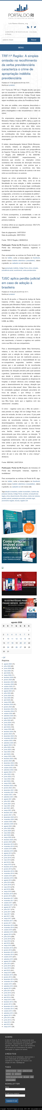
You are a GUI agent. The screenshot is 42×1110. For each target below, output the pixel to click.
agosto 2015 (8, 961)
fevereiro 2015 (8, 975)
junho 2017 (7, 912)
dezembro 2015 (9, 952)
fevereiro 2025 (8, 704)
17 (8, 643)
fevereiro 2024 (8, 731)
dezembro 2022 (9, 763)
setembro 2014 (8, 986)
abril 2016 (7, 943)
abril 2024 (7, 727)
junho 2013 (7, 1020)
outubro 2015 (8, 957)
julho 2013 (7, 1017)
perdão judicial (6, 498)
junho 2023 (7, 749)
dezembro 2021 (9, 790)
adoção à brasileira (11, 491)
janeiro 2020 (8, 842)
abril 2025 (7, 700)
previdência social (7, 270)
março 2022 (7, 783)
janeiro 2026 (8, 680)
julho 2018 (7, 882)
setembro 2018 (8, 878)
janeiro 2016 (8, 950)
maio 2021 (7, 806)
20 (21, 643)
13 (21, 638)
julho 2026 (7, 666)
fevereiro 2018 (8, 894)
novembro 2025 (9, 684)
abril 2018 (7, 889)
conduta (25, 494)
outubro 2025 (8, 686)
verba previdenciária (29, 270)
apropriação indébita (11, 268)
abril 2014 (7, 997)
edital (31, 1077)
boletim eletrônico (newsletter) (23, 260)
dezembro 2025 (9, 682)
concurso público (10, 1080)
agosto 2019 (8, 853)
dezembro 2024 (9, 709)
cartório (19, 1071)
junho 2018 (7, 885)
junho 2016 (7, 939)
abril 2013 (7, 1024)
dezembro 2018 (9, 871)
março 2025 (7, 702)
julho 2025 (7, 693)
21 (25, 643)
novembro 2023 (9, 738)
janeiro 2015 (8, 977)
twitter (10, 258)
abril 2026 (7, 673)
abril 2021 (7, 808)
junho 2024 (7, 722)
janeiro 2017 (8, 923)
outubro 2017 (8, 903)
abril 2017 (7, 916)
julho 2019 (7, 855)
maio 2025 (7, 698)
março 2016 (7, 945)
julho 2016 (7, 936)
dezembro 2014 (9, 979)
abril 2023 (7, 754)
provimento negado (8, 501)
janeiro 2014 (8, 1004)
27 (21, 647)
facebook (36, 258)
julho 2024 (7, 720)
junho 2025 (7, 695)
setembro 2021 (8, 797)
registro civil (24, 501)
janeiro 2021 (8, 815)
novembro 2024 (9, 711)
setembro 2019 (8, 851)
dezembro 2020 (9, 817)
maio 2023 (7, 752)
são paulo (26, 1077)
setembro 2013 (8, 1013)
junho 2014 (7, 993)
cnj (13, 1074)
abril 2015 (7, 970)
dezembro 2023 (9, 736)
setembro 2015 (8, 959)
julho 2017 (7, 909)
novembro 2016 (9, 927)
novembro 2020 (9, 819)
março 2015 (7, 972)
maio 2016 (7, 941)
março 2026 (7, 675)
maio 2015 (7, 968)
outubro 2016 (8, 930)
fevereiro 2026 (8, 677)
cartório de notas (27, 1071)
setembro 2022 (8, 770)
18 (12, 643)
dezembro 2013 (9, 1006)
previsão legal (30, 498)
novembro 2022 (9, 765)
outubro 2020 (8, 821)
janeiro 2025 (8, 707)
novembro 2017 (9, 900)
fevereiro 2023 (8, 758)
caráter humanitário (24, 491)
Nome (7, 1087)
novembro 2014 (9, 981)
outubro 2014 (8, 984)
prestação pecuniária (18, 498)
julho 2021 (7, 801)
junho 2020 (7, 831)
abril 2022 (7, 781)
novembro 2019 (9, 846)
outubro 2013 (8, 1011)
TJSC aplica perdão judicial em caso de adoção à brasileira (21, 282)
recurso (17, 501)
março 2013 (7, 1026)
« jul (3, 657)
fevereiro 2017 (8, 921)
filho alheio (23, 496)
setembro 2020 (8, 824)
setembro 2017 (8, 905)
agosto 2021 (8, 799)
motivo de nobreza (34, 496)
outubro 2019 (8, 848)
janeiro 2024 (8, 734)
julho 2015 (7, 963)
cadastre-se (16, 263)
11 (12, 638)
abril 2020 (7, 835)
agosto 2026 (8, 664)
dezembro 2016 (9, 925)
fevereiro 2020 (8, 840)
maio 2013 (7, 1022)
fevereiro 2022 (8, 785)
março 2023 (7, 756)
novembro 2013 (9, 1009)
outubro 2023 (8, 740)
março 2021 (7, 810)
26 (17, 647)
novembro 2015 (9, 954)
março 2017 (7, 918)
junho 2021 (7, 804)
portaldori (12, 85)
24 (8, 647)
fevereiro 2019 (8, 867)
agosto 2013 (8, 1015)
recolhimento (18, 270)
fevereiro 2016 (8, 948)
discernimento (14, 496)
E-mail (12, 1093)
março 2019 (7, 864)
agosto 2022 (8, 772)
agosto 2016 (8, 934)
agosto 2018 (8, 880)
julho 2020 (7, 828)
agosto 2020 (8, 826)
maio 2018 (7, 887)
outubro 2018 (8, 876)
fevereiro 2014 (8, 1002)
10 (8, 638)
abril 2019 (7, 862)
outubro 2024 (8, 713)
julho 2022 (7, 774)
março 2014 (7, 999)
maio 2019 (7, 860)
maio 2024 (7, 725)
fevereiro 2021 (8, 812)
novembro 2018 (9, 873)
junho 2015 (7, 966)
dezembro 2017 (9, 898)
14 (25, 638)
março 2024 (7, 729)
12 (17, 638)
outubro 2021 (8, 794)
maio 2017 (7, 914)
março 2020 (7, 837)
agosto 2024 (8, 718)
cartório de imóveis (11, 1071)
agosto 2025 (8, 691)
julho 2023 (7, 747)
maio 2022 (7, 779)
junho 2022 (7, 776)
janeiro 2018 (8, 896)
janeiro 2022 (8, 788)
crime (30, 268)
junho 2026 (7, 668)
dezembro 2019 (9, 844)
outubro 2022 (8, 767)
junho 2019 (7, 858)
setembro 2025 (8, 689)
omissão (35, 268)
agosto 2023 (8, 745)
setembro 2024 (8, 716)
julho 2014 (7, 990)
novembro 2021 (9, 792)
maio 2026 (7, 671)
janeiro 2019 (8, 869)
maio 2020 (7, 833)
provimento (18, 1074)
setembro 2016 (8, 932)
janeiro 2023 (8, 761)
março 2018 (7, 891)
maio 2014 (7, 995)
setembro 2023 (8, 743)
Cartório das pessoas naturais (14, 1077)
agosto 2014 (8, 988)
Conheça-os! (20, 1062)
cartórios (8, 1074)
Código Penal (23, 268)
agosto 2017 (8, 907)
